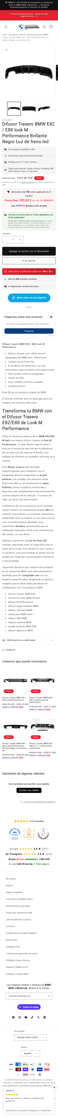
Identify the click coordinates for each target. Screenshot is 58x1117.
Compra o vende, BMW (17, 974)
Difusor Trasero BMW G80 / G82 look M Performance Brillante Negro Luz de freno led (14, 747)
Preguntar (29, 331)
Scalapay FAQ (13, 947)
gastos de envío (28, 182)
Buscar (9, 885)
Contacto (10, 926)
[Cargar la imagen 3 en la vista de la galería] (44, 108)
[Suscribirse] (48, 996)
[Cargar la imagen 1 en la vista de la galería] (14, 108)
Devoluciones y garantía (18, 906)
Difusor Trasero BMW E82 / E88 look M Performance (14, 699)
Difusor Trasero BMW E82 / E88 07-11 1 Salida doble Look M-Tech (41, 746)
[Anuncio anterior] (5, 15)
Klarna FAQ (11, 940)
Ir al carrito (29, 260)
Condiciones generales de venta (22, 953)
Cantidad (6, 234)
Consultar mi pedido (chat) (19, 899)
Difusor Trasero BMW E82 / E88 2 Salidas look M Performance (41, 700)
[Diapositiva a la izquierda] (3, 109)
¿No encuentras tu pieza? (18, 919)
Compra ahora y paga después (21, 933)
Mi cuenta (11, 879)
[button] (6, 26)
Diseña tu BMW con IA (17, 967)
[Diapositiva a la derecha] (54, 109)
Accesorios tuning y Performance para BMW (28, 35)
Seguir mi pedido (14, 892)
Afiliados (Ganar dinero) (18, 960)
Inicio (4, 35)
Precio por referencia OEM (19, 913)
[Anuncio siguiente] (52, 15)
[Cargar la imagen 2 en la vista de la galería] (29, 108)
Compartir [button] (10, 650)
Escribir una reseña (29, 790)
